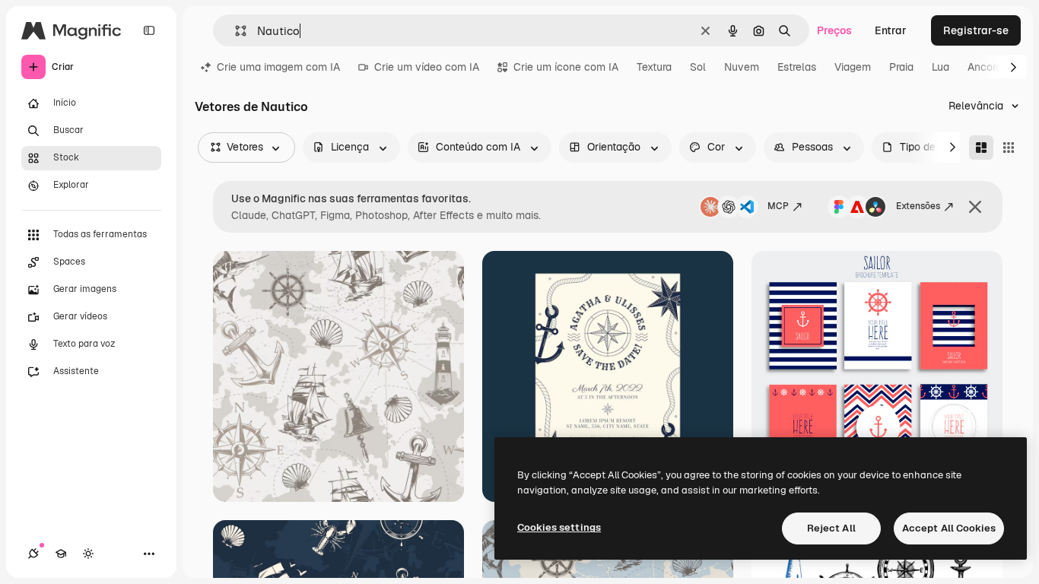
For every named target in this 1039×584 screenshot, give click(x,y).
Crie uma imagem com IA (278, 67)
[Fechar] (975, 207)
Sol (698, 67)
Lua (940, 67)
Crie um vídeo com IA (426, 67)
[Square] (1008, 147)
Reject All (831, 528)
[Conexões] (33, 553)
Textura (654, 67)
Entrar (891, 30)
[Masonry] (981, 147)
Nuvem (741, 67)
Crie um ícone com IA (565, 67)
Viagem (852, 67)
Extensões (918, 206)
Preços (834, 30)
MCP (778, 206)
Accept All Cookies (949, 528)
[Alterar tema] (88, 553)
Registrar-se (976, 30)
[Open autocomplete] (235, 30)
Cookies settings (559, 527)
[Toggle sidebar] (149, 30)
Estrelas (796, 67)
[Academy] (61, 553)
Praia (901, 67)
